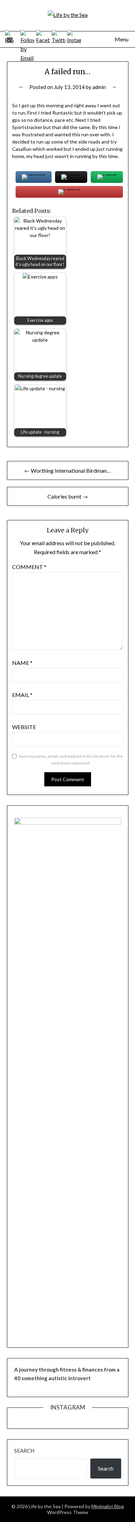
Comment (29, 566)
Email (22, 694)
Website (24, 727)
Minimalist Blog (107, 1506)
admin (99, 87)
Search (24, 1450)
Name (22, 662)
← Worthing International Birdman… (67, 470)
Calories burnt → (67, 496)
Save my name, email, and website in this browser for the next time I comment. (71, 760)
